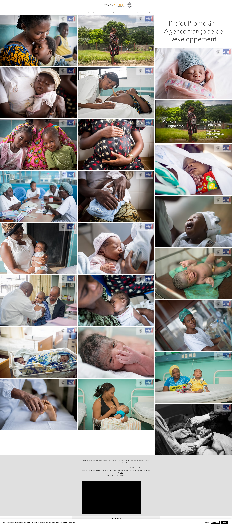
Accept (224, 522)
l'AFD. (121, 473)
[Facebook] (112, 519)
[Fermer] (230, 522)
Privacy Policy (72, 522)
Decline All (215, 522)
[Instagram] (118, 519)
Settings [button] (206, 522)
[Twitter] (115, 519)
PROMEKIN (115, 470)
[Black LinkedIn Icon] (121, 519)
